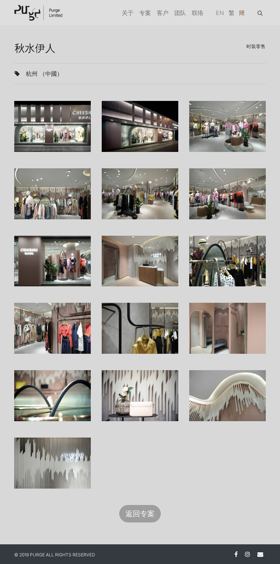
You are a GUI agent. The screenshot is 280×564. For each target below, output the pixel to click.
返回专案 (140, 513)
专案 (145, 12)
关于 (127, 12)
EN (220, 12)
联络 (197, 12)
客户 (162, 12)
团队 (180, 12)
